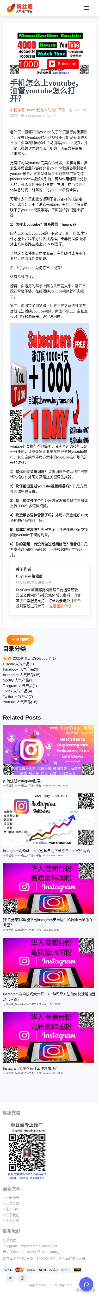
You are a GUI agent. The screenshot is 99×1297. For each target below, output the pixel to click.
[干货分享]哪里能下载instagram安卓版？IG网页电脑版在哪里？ (48, 922)
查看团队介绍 (60, 606)
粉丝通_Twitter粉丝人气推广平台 (40, 110)
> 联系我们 (11, 1215)
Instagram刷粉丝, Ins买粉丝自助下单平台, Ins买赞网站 (46, 851)
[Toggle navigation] (86, 8)
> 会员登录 (11, 1203)
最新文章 (11, 1188)
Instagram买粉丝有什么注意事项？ (30, 1068)
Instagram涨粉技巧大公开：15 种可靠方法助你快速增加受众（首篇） (49, 997)
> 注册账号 (11, 1198)
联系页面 (9, 1240)
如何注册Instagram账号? (22, 781)
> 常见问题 (11, 1209)
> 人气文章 (11, 1221)
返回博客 (22, 639)
